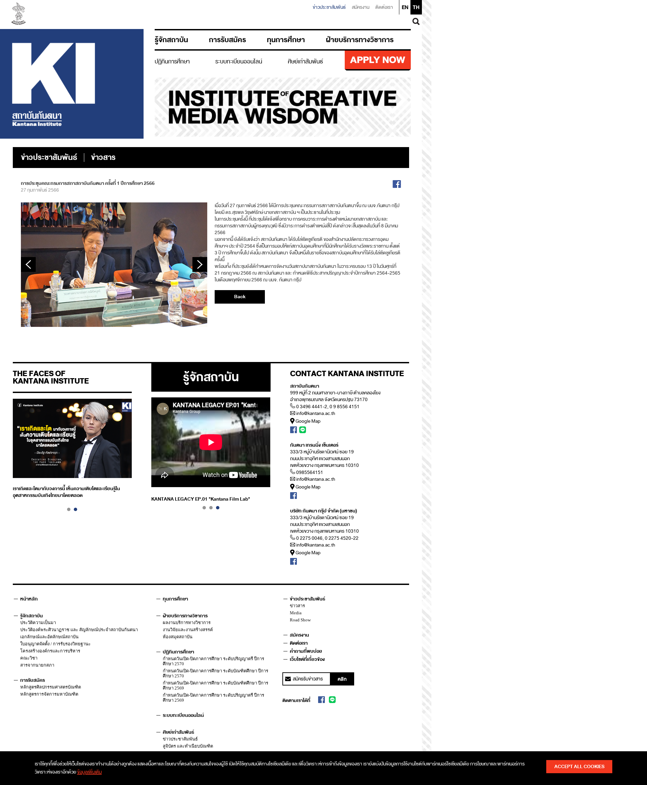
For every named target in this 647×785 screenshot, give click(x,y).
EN (405, 7)
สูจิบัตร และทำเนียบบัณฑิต (188, 746)
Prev (28, 264)
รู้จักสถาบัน (171, 40)
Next (199, 264)
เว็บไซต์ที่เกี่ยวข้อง (307, 659)
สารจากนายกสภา (37, 665)
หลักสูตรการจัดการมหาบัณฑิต (49, 694)
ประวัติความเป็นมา (38, 622)
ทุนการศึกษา (286, 40)
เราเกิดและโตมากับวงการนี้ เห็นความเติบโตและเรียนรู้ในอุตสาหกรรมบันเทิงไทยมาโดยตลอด (66, 492)
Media (296, 612)
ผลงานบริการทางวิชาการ (187, 622)
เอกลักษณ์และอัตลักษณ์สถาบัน (49, 636)
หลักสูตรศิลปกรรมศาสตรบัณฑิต (50, 687)
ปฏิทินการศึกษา (172, 61)
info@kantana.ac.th (315, 413)
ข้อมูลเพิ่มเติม (89, 772)
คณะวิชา (28, 658)
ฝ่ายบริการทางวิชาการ (360, 40)
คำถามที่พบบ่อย (306, 651)
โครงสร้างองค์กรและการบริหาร (50, 650)
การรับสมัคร (227, 40)
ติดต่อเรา (384, 7)
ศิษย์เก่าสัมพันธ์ (305, 61)
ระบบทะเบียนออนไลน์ (238, 61)
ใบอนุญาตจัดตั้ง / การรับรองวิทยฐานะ (55, 643)
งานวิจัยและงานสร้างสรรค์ (188, 629)
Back (239, 297)
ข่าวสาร (297, 605)
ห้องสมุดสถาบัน (177, 636)
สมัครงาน (360, 7)
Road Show (300, 619)
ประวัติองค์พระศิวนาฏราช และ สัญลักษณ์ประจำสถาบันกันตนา (79, 629)
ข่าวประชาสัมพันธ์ (329, 7)
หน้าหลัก (29, 599)
